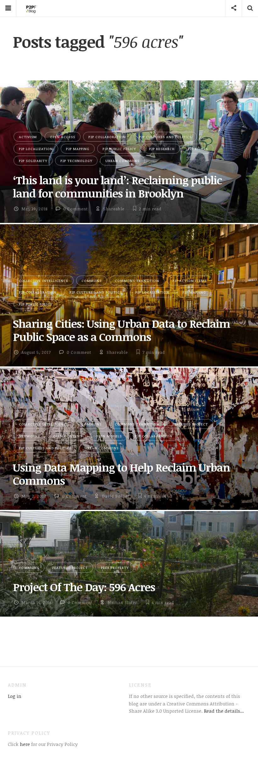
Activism (28, 136)
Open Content (67, 436)
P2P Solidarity (33, 160)
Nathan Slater (122, 602)
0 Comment (75, 209)
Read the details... (224, 711)
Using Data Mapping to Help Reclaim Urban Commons (121, 474)
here (24, 744)
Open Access (62, 136)
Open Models (109, 436)
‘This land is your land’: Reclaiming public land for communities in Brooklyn (117, 186)
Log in (14, 696)
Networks (29, 436)
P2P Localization (36, 148)
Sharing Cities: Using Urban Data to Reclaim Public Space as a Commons (121, 330)
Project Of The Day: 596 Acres (84, 586)
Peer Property (115, 567)
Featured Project (190, 424)
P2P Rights (198, 148)
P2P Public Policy (119, 148)
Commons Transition (137, 280)
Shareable (113, 209)
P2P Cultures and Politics (165, 136)
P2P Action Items (189, 280)
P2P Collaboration (107, 136)
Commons (91, 280)
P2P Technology (76, 160)
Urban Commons (122, 160)
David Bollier (116, 496)
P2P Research (162, 148)
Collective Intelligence (43, 280)
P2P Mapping (77, 148)
